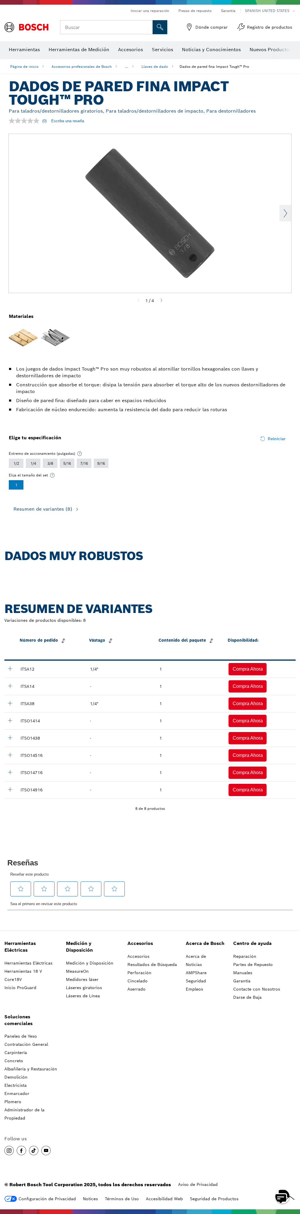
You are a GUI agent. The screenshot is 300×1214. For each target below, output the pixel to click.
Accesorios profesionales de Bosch (82, 66)
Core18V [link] (13, 979)
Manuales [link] (242, 972)
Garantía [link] (241, 981)
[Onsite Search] (160, 27)
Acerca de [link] (196, 956)
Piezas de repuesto (195, 10)
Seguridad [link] (196, 981)
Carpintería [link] (15, 1052)
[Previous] (138, 300)
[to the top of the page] (291, 1179)
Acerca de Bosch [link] (205, 943)
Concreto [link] (13, 1060)
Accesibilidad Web (164, 1198)
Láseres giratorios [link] (84, 987)
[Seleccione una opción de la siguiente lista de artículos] (79, 453)
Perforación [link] (139, 972)
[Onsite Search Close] (147, 27)
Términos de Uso (122, 1198)
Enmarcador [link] (16, 1093)
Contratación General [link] (26, 1044)
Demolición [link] (16, 1077)
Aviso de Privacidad (198, 1184)
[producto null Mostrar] (10, 668)
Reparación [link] (244, 956)
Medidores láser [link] (82, 979)
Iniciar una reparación (150, 10)
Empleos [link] (194, 989)
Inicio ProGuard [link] (20, 987)
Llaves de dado (155, 66)
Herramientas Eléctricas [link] (20, 946)
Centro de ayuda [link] (252, 943)
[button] (248, 669)
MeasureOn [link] (77, 971)
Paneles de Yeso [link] (20, 1036)
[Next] (161, 300)
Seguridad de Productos (214, 1198)
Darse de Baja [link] (247, 997)
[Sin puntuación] (25, 121)
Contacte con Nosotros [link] (256, 989)
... (126, 66)
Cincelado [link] (137, 981)
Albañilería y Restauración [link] (30, 1069)
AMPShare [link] (196, 972)
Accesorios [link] (140, 943)
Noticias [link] (194, 964)
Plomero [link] (12, 1101)
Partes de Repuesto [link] (253, 964)
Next (285, 213)
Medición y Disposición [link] (79, 946)
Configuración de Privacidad (47, 1198)
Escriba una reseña (67, 121)
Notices (90, 1198)
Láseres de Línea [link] (83, 995)
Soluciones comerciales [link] (18, 1020)
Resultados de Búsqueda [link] (152, 964)
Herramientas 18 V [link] (23, 971)
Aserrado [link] (136, 989)
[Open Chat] (282, 1196)
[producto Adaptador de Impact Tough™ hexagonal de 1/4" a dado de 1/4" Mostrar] (10, 686)
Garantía (228, 10)
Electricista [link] (15, 1085)
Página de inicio (24, 66)
